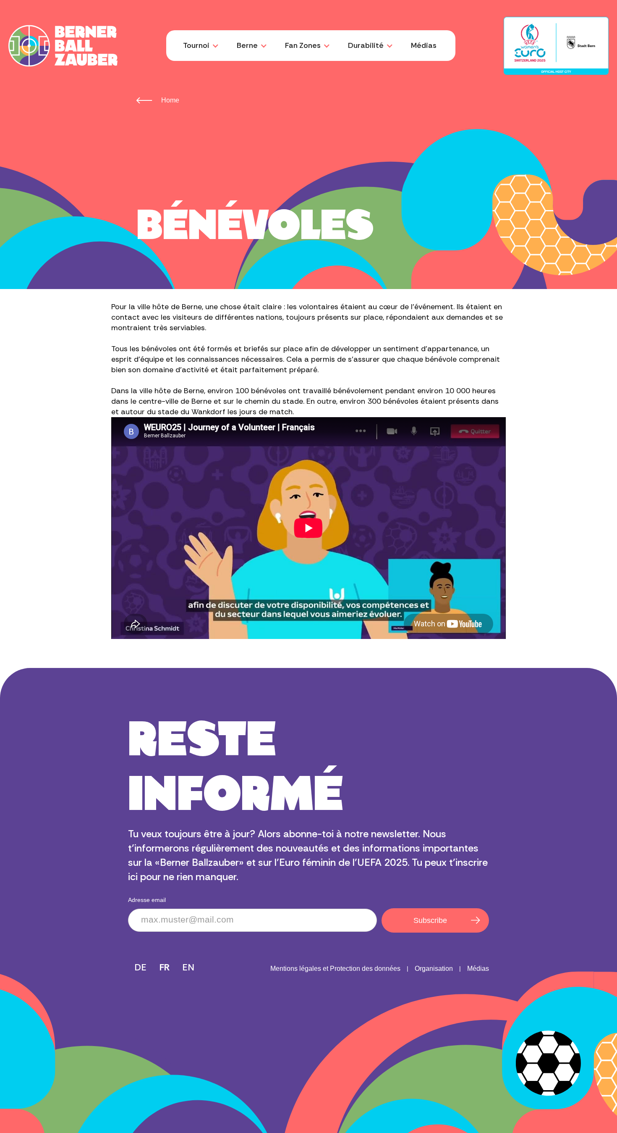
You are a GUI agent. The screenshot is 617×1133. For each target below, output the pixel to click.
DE (140, 967)
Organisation (434, 968)
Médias (424, 45)
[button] (199, 45)
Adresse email (147, 899)
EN (188, 967)
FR (164, 967)
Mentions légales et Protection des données (335, 968)
